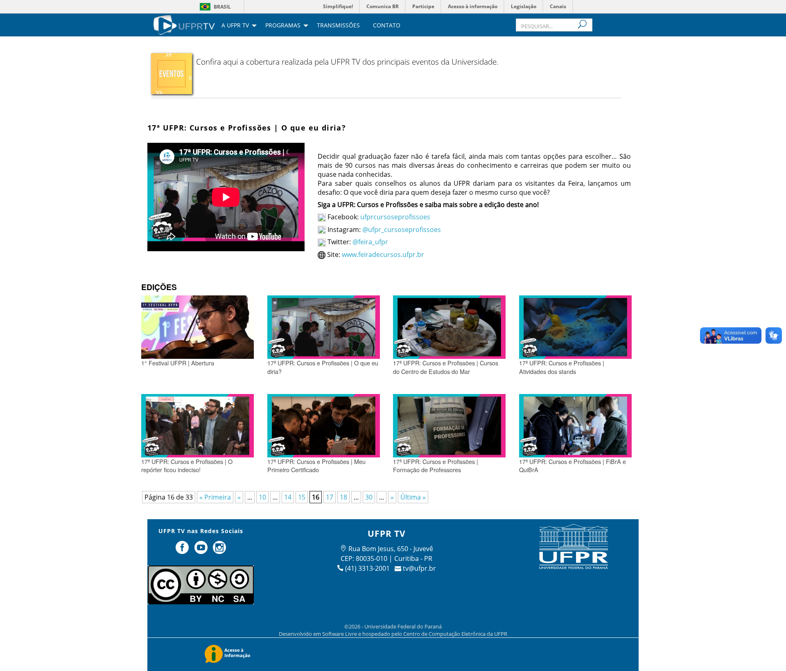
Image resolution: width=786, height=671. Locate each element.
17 (329, 497)
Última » (413, 497)
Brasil (222, 6)
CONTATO (386, 26)
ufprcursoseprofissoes (394, 216)
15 (301, 497)
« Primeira (215, 497)
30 (369, 497)
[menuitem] (184, 24)
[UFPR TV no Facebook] (183, 550)
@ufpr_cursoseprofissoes (401, 229)
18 (343, 497)
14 (287, 497)
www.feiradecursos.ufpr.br (383, 254)
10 (262, 497)
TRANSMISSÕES (338, 26)
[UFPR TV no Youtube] (201, 550)
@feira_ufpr (370, 241)
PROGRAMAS (282, 26)
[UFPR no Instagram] (219, 550)
